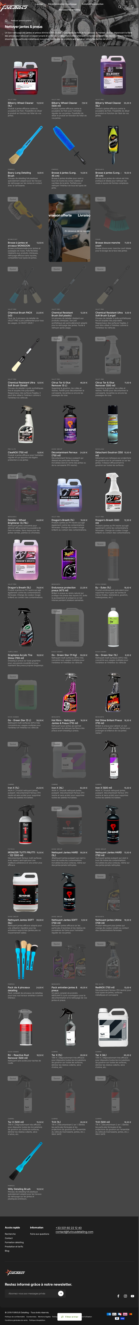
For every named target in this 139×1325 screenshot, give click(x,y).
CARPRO (11, 784)
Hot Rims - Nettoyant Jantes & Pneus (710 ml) (65, 722)
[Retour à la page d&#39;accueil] (6, 20)
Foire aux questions (39, 1234)
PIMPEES (11, 169)
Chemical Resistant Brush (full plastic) (62, 314)
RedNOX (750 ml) (105, 987)
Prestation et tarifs (14, 1246)
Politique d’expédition (37, 1320)
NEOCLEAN (99, 449)
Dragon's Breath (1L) (63, 520)
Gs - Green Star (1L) (106, 655)
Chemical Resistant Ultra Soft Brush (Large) (109, 314)
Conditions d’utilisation (83, 1317)
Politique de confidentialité (15, 1317)
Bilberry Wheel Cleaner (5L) (108, 104)
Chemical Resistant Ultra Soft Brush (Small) (21, 384)
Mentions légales (44, 1317)
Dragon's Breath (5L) (19, 587)
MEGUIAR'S (99, 169)
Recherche (10, 1234)
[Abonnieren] (61, 1293)
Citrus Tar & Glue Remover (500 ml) (105, 384)
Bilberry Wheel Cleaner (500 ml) (64, 104)
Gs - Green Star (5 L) (19, 720)
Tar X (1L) (57, 1055)
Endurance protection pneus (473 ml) (64, 589)
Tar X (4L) (101, 1055)
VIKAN (97, 239)
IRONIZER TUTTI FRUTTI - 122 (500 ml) (21, 854)
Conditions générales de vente (16, 1320)
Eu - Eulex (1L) (103, 587)
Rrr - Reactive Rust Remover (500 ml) (18, 1056)
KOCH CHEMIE (100, 584)
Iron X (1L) (13, 787)
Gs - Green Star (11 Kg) (64, 655)
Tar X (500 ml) (16, 1122)
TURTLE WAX (13, 652)
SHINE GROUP (57, 449)
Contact (9, 1238)
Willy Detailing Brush (19, 1189)
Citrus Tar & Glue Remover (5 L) (61, 384)
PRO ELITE (12, 449)
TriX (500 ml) (102, 1122)
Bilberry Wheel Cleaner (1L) (21, 104)
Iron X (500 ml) (103, 787)
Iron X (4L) (57, 787)
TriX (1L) (56, 1122)
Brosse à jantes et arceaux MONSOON (19, 244)
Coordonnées (31, 1317)
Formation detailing (14, 1242)
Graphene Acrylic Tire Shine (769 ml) (20, 656)
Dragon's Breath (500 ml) (107, 521)
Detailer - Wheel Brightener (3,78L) (18, 521)
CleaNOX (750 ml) (18, 452)
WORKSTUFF (13, 239)
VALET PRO (12, 99)
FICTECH (11, 849)
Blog (7, 1250)
